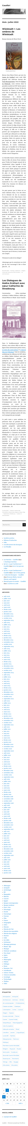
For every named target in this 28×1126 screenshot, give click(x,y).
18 (4, 1097)
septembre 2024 (9, 646)
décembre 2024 (8, 640)
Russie (19, 1049)
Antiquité (7, 888)
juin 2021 (6, 731)
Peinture (16, 1039)
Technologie (7, 979)
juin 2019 (6, 783)
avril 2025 (7, 631)
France (6, 920)
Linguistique (20, 1032)
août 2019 (7, 779)
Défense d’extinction (10, 540)
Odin (5, 542)
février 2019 (7, 792)
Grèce (5, 925)
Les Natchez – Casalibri (11, 559)
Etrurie (6, 911)
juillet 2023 (7, 677)
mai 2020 (6, 759)
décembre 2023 (8, 666)
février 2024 (7, 661)
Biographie (7, 894)
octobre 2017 (8, 827)
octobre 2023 (8, 670)
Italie (5, 938)
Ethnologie (7, 909)
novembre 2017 (8, 825)
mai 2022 (6, 707)
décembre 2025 (8, 614)
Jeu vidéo (6, 940)
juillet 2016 (7, 859)
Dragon (23, 270)
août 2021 (7, 727)
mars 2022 (7, 712)
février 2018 (7, 818)
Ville (10, 1062)
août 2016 (7, 857)
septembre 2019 (9, 777)
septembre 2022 (9, 698)
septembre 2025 (9, 620)
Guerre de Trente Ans (7, 272)
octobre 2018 (8, 801)
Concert (6, 898)
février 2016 (7, 870)
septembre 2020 (9, 751)
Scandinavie (7, 970)
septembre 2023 (9, 672)
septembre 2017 (8, 829)
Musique (6, 948)
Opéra (5, 955)
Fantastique (7, 914)
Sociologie (7, 977)
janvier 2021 (7, 742)
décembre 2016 (8, 849)
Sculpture (14, 1052)
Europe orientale (8, 1016)
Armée (22, 1000)
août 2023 (7, 675)
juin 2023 (6, 679)
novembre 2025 (8, 616)
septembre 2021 (9, 725)
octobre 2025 (8, 618)
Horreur (6, 935)
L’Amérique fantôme (10, 562)
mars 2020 (7, 764)
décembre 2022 (8, 692)
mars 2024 (7, 659)
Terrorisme (15, 1058)
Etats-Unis (7, 907)
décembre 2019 (8, 770)
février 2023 (7, 688)
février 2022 (7, 714)
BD (5, 892)
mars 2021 (7, 738)
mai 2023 (6, 681)
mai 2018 (6, 812)
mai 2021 (6, 733)
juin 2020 (7, 757)
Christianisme (20, 1003)
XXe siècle (14, 1065)
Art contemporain (8, 1003)
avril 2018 (7, 814)
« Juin (7, 1103)
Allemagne (7, 885)
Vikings (5, 1062)
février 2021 (7, 740)
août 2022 (7, 701)
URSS (5, 983)
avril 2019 (7, 788)
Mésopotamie (7, 1039)
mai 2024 (6, 655)
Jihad (17, 1029)
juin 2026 (7, 601)
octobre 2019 (8, 775)
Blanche (6, 896)
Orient (6, 957)
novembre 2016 (8, 851)
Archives (15, 1000)
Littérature (17, 270)
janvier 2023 (7, 690)
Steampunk (6, 1058)
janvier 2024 (7, 664)
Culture (20, 1009)
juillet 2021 (7, 729)
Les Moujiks (7, 547)
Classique (17, 1006)
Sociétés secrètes (9, 538)
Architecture (7, 1000)
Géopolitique (7, 1022)
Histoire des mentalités (11, 931)
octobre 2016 (8, 853)
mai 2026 (7, 603)
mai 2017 (6, 838)
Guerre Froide (13, 1019)
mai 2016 (6, 864)
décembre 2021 (8, 718)
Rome (5, 966)
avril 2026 (7, 605)
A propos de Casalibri (10, 1117)
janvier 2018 (7, 820)
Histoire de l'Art (9, 929)
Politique (6, 964)
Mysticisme (6, 513)
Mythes (12, 1036)
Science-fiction (8, 972)
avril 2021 (7, 735)
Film (5, 918)
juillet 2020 (7, 755)
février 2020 (7, 766)
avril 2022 (7, 709)
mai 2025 (6, 629)
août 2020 (7, 753)
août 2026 (7, 596)
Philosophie (7, 959)
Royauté (12, 1049)
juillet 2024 (7, 651)
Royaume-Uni (8, 968)
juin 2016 (6, 862)
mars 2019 (7, 790)
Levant (12, 1032)
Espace (11, 1013)
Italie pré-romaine (8, 1029)
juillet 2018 (7, 807)
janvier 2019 (7, 794)
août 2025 (7, 622)
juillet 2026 (7, 598)
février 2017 (7, 844)
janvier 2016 (7, 873)
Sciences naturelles (10, 975)
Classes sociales (8, 1006)
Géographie (7, 922)
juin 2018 (6, 809)
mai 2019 (6, 785)
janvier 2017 (7, 846)
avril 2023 (7, 683)
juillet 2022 (7, 703)
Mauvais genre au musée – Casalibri (15, 581)
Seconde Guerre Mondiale (11, 1055)
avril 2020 (7, 762)
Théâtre (6, 981)
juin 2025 (7, 627)
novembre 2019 (8, 772)
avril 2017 (7, 840)
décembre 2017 (8, 822)
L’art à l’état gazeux (19, 572)
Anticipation (6, 996)
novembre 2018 (8, 799)
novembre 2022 (8, 694)
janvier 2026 (8, 611)
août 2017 (7, 831)
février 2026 (7, 609)
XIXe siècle (6, 1065)
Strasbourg (12, 513)
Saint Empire (16, 272)
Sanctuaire (6, 1052)
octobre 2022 (8, 696)
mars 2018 (7, 816)
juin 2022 (7, 705)
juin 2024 (7, 653)
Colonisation (7, 1009)
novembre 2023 (8, 668)
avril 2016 (7, 866)
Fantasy (12, 270)
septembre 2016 (9, 855)
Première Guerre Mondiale (11, 1045)
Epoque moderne (9, 905)
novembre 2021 (8, 720)
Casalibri (6, 5)
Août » (21, 1103)
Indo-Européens (8, 1026)
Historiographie (17, 1022)
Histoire (12, 510)
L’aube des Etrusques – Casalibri (14, 575)
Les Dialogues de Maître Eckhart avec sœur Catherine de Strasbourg (13, 284)
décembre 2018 (8, 796)
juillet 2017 (7, 833)
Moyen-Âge (22, 512)
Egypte (6, 901)
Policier (6, 962)
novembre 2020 (8, 746)
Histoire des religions (13, 512)
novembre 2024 (8, 642)
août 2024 (7, 648)
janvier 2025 (7, 638)
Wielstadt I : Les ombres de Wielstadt (11, 32)
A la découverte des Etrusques (13, 544)
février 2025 (7, 635)
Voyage (16, 1062)
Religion (5, 1049)
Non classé (7, 953)
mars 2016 (7, 868)
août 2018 (7, 805)
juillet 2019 (7, 781)
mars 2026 (7, 607)
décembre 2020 (8, 744)
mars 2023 (7, 685)
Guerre (5, 1019)
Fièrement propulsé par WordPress (16, 1123)
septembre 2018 (9, 803)
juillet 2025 (7, 624)
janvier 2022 (7, 716)
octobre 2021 (8, 722)
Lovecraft (5, 1036)
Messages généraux (10, 944)
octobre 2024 (8, 644)
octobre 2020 (8, 749)
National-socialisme (10, 951)
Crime (14, 1009)
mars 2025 (7, 633)
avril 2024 (7, 657)
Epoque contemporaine (11, 903)
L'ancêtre (6, 1032)
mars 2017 (7, 842)
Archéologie (7, 890)
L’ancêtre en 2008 (12, 583)
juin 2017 (6, 836)
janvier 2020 (7, 768)
